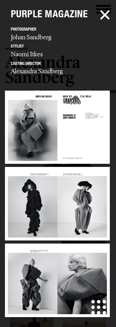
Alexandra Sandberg (37, 71)
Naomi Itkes (27, 54)
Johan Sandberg (31, 37)
